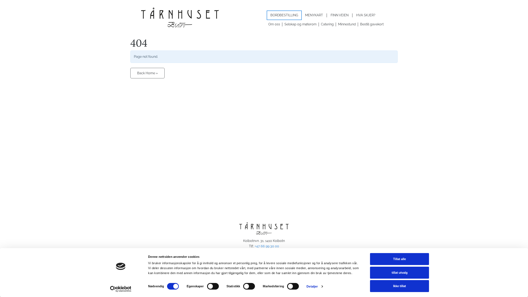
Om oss (274, 24)
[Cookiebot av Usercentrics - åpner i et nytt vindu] (121, 289)
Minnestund (347, 24)
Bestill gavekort (372, 24)
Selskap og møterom (300, 24)
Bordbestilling (284, 15)
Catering (327, 24)
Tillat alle (399, 259)
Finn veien (340, 15)
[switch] (213, 286)
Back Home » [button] (147, 73)
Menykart (314, 15)
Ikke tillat (399, 286)
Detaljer (312, 286)
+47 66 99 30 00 (267, 246)
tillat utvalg (400, 272)
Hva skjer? (365, 15)
